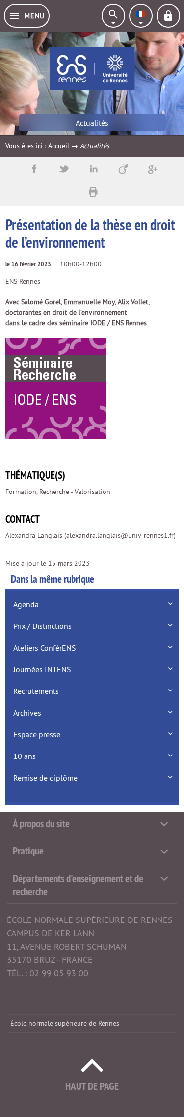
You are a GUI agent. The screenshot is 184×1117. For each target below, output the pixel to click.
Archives (27, 713)
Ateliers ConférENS (44, 648)
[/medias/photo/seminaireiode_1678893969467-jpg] (55, 388)
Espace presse (36, 734)
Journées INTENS (42, 669)
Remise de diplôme (45, 778)
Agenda (26, 604)
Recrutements (36, 691)
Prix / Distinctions (42, 626)
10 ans (24, 756)
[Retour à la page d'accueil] (92, 68)
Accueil (58, 145)
